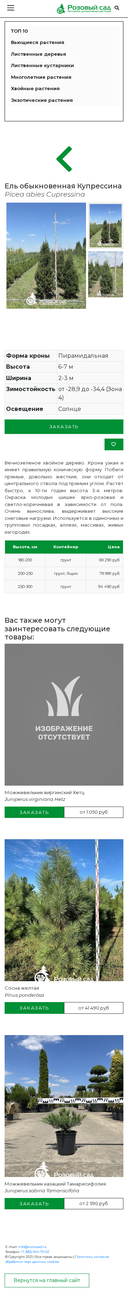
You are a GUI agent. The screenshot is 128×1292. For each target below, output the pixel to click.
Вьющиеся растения (37, 42)
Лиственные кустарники (42, 65)
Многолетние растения (41, 77)
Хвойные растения (35, 88)
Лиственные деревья (38, 54)
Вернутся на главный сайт (47, 1280)
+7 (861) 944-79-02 (35, 1252)
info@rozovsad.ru (32, 1247)
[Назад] (64, 160)
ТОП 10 (19, 31)
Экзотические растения (42, 100)
